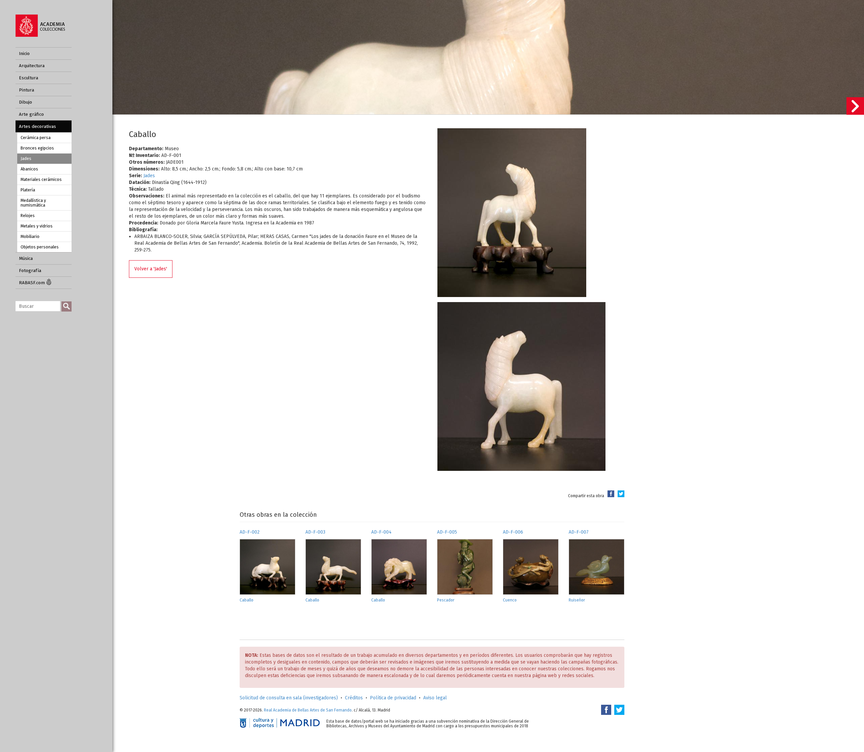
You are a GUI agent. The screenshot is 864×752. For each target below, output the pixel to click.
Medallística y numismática (33, 203)
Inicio (24, 53)
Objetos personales (40, 246)
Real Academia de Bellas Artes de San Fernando (308, 710)
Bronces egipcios (37, 148)
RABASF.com (32, 283)
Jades (26, 158)
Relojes (28, 215)
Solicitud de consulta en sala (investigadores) (289, 698)
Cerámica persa (36, 137)
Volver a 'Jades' (150, 269)
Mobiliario (30, 236)
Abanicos (29, 168)
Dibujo (25, 102)
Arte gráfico (31, 114)
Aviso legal (435, 698)
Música (26, 258)
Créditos (354, 698)
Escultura (28, 78)
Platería (28, 189)
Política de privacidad (393, 698)
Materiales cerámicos (41, 179)
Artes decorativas (37, 126)
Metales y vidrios (37, 226)
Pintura (26, 90)
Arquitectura (32, 66)
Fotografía (30, 270)
